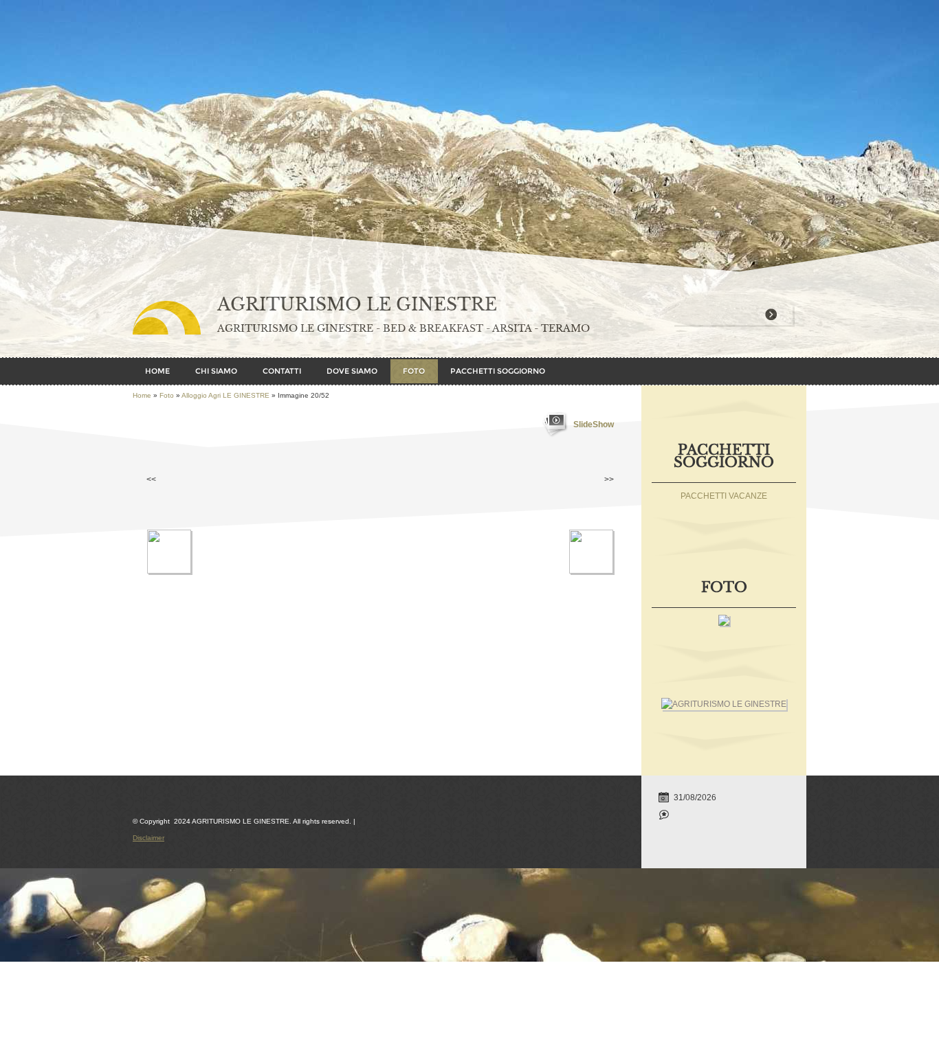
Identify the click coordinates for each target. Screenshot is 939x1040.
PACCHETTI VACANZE (724, 496)
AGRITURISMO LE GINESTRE (357, 304)
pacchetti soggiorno (497, 371)
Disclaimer (148, 837)
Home (157, 371)
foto (414, 371)
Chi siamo (216, 371)
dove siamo (352, 371)
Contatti (282, 371)
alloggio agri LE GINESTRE (225, 395)
